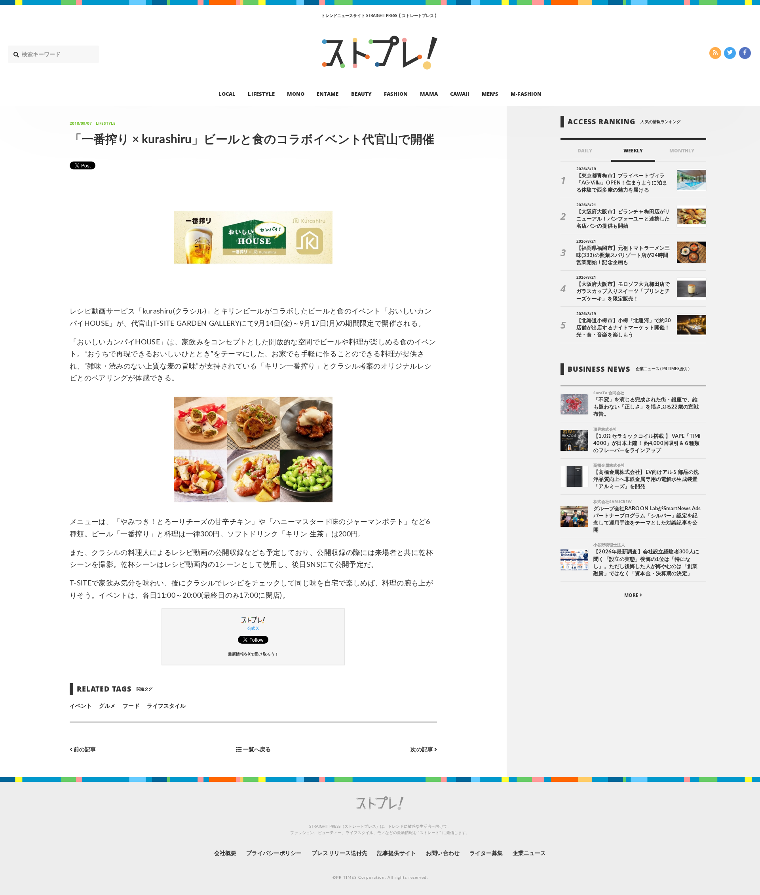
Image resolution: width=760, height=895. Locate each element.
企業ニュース (529, 853)
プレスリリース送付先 (339, 853)
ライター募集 (486, 853)
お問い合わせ (442, 853)
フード (131, 706)
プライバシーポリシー (274, 853)
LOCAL (227, 93)
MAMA (428, 93)
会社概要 (225, 853)
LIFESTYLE (261, 93)
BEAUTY (361, 93)
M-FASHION (526, 93)
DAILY (585, 150)
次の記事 (422, 749)
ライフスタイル (166, 706)
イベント (81, 706)
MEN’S (490, 93)
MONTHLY (681, 150)
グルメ (107, 706)
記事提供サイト (396, 853)
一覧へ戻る (255, 749)
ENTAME (327, 93)
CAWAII (459, 93)
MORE (632, 595)
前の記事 (84, 749)
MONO (295, 93)
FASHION (396, 93)
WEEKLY (633, 150)
